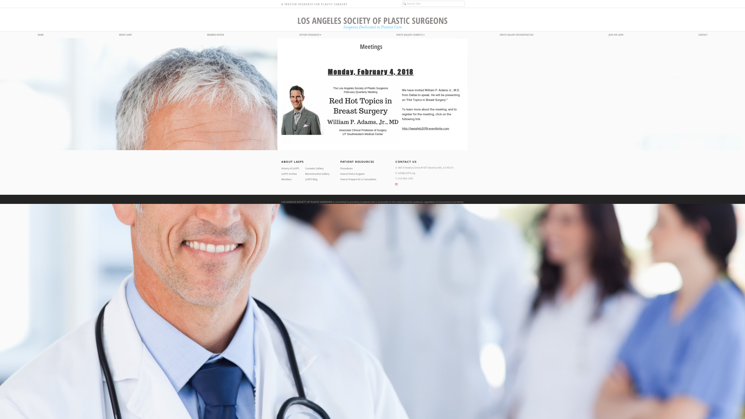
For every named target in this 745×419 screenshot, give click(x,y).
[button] (125, 34)
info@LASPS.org (406, 173)
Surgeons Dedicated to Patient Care (372, 27)
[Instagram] (396, 184)
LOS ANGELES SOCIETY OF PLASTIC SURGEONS (372, 20)
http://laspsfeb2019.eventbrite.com (425, 128)
